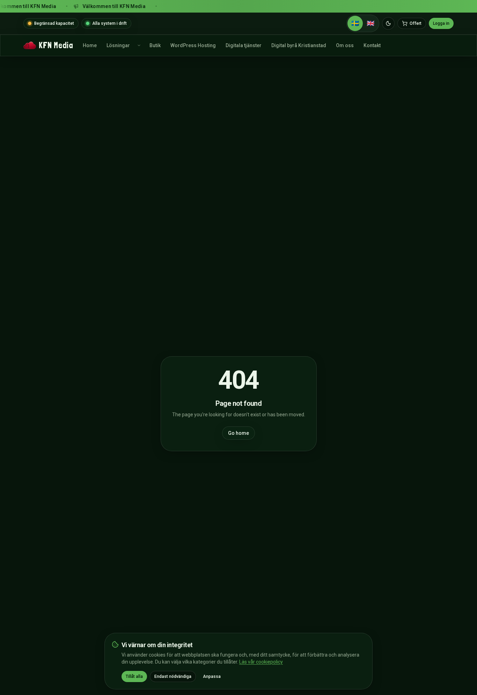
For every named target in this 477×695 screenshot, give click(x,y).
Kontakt (372, 45)
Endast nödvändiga (172, 676)
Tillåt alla (134, 676)
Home (90, 45)
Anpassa (212, 676)
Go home (238, 433)
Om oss (345, 45)
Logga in (441, 23)
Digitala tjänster (244, 45)
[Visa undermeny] (139, 45)
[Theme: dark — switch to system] (388, 23)
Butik (155, 45)
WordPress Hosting (193, 45)
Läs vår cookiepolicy (261, 662)
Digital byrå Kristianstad (298, 45)
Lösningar (118, 45)
